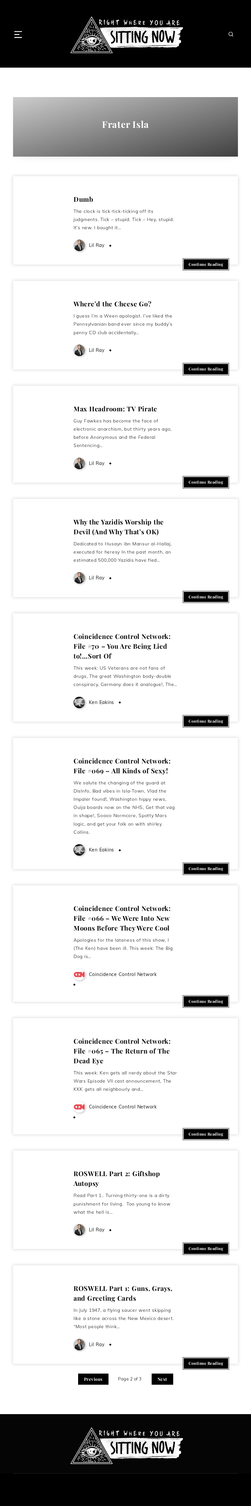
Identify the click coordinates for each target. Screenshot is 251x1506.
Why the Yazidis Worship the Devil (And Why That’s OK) (119, 526)
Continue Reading (206, 264)
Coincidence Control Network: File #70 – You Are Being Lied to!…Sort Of (122, 646)
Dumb (83, 199)
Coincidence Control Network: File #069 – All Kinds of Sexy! (122, 765)
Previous (93, 1379)
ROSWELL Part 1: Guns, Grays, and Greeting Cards (123, 1293)
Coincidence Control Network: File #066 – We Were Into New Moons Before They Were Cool (122, 918)
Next (162, 1379)
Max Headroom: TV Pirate (115, 408)
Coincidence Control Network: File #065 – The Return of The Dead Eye (122, 1050)
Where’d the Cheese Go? (113, 303)
